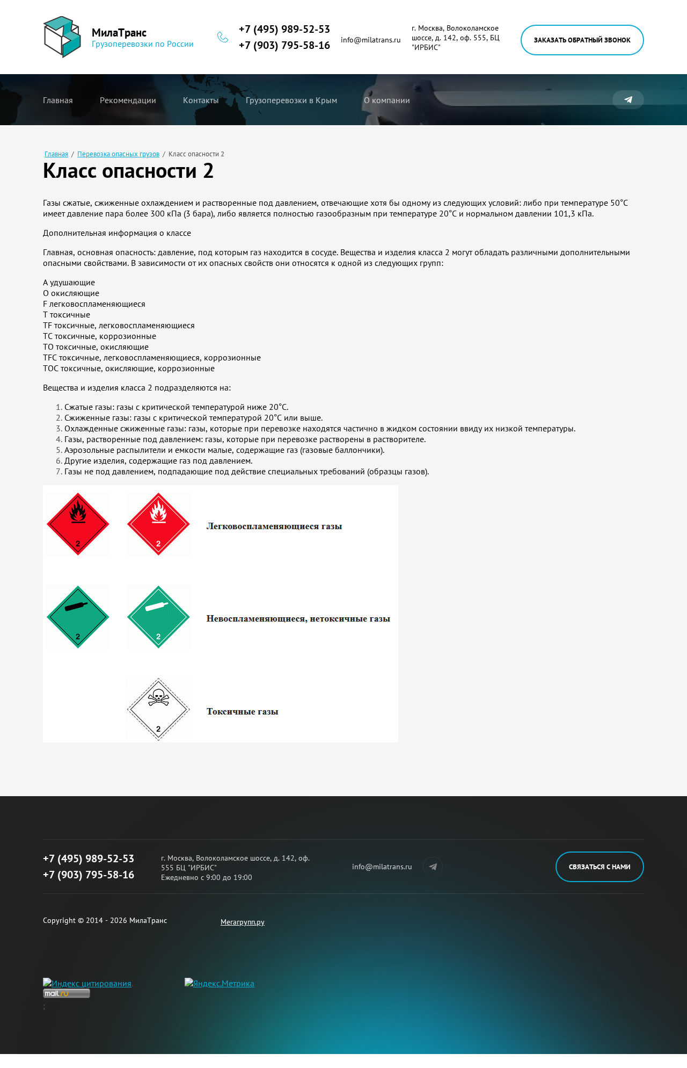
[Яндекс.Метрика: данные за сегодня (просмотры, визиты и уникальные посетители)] (219, 983)
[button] (582, 40)
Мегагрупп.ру (243, 922)
